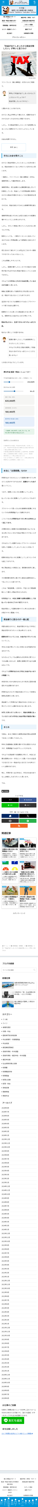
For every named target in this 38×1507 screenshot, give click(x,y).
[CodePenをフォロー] (10, 821)
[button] (27, 805)
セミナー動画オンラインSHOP (9, 1491)
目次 (11, 147)
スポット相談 (29, 1487)
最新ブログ (28, 1490)
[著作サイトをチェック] (10, 816)
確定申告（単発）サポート (28, 1479)
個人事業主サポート (10, 1479)
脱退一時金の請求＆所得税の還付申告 (10, 1483)
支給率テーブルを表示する (11, 440)
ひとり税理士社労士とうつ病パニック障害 (16, 1433)
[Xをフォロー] (27, 816)
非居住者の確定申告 (29, 1482)
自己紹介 (10, 1495)
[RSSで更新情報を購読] (19, 826)
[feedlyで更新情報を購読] (27, 821)
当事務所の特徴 (28, 1495)
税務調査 (6, 791)
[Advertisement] (19, 928)
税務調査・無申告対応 (10, 1487)
